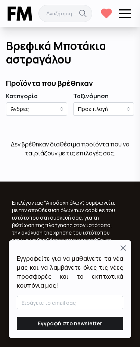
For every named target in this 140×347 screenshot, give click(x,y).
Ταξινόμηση (91, 96)
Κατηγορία (22, 96)
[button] (125, 13)
